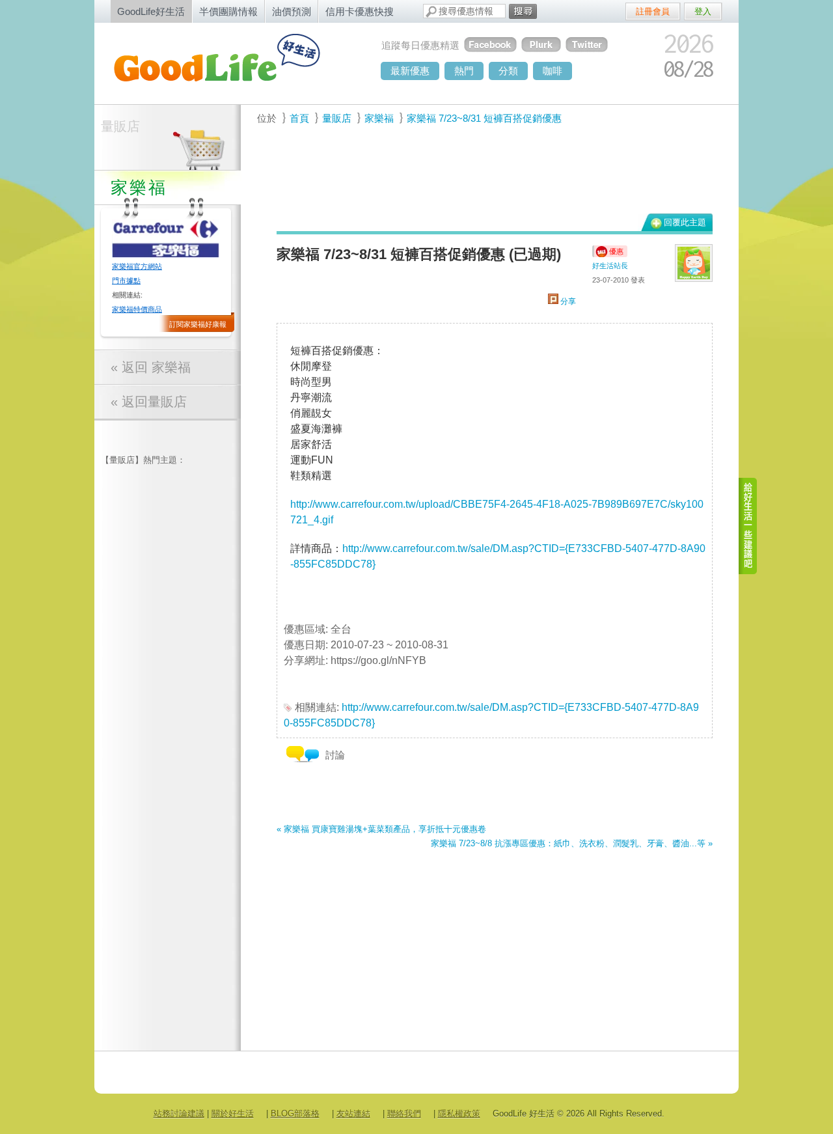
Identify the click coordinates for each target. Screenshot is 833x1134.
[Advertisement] (487, 176)
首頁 (299, 118)
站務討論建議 (179, 1113)
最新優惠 (410, 70)
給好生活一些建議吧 (748, 526)
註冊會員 (653, 11)
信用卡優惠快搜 (359, 11)
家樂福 (379, 118)
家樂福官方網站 (137, 266)
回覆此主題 (685, 222)
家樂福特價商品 (137, 309)
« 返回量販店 (149, 401)
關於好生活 (233, 1113)
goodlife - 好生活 (231, 62)
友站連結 (353, 1113)
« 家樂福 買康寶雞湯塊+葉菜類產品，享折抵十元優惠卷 (381, 829)
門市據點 (126, 280)
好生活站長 (610, 266)
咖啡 (552, 70)
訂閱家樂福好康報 (197, 324)
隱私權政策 (459, 1113)
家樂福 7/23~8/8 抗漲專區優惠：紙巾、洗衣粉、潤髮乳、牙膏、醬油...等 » (572, 843)
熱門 (464, 70)
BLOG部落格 (295, 1113)
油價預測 (291, 11)
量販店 (120, 126)
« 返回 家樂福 (151, 367)
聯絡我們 (404, 1113)
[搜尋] (523, 11)
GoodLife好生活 (151, 11)
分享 (567, 301)
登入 (702, 11)
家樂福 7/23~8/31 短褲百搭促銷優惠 (484, 118)
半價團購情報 (228, 11)
